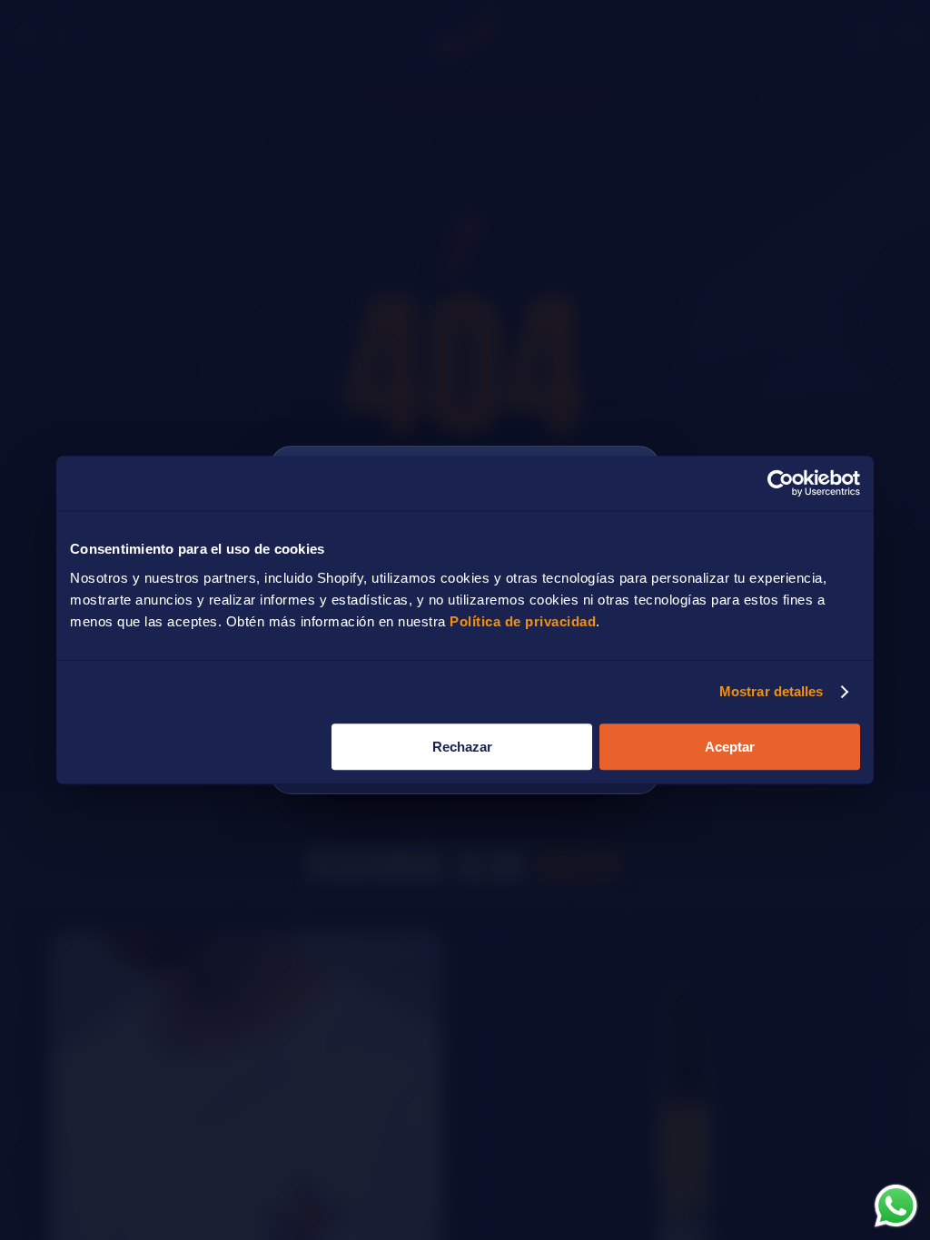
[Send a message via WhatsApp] (896, 1206)
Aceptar (730, 746)
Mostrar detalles (771, 691)
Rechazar (462, 746)
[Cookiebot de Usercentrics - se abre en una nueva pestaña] (780, 483)
